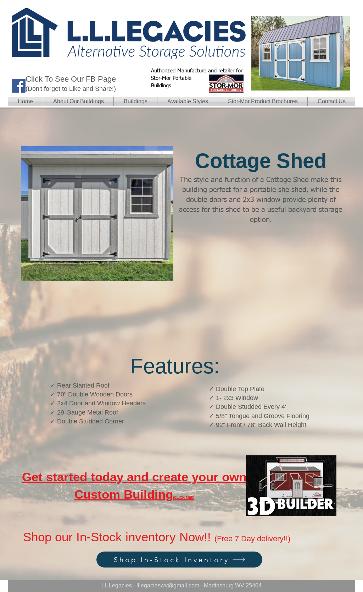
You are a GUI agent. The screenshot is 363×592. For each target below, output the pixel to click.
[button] (135, 101)
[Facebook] (19, 86)
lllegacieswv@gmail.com (167, 585)
